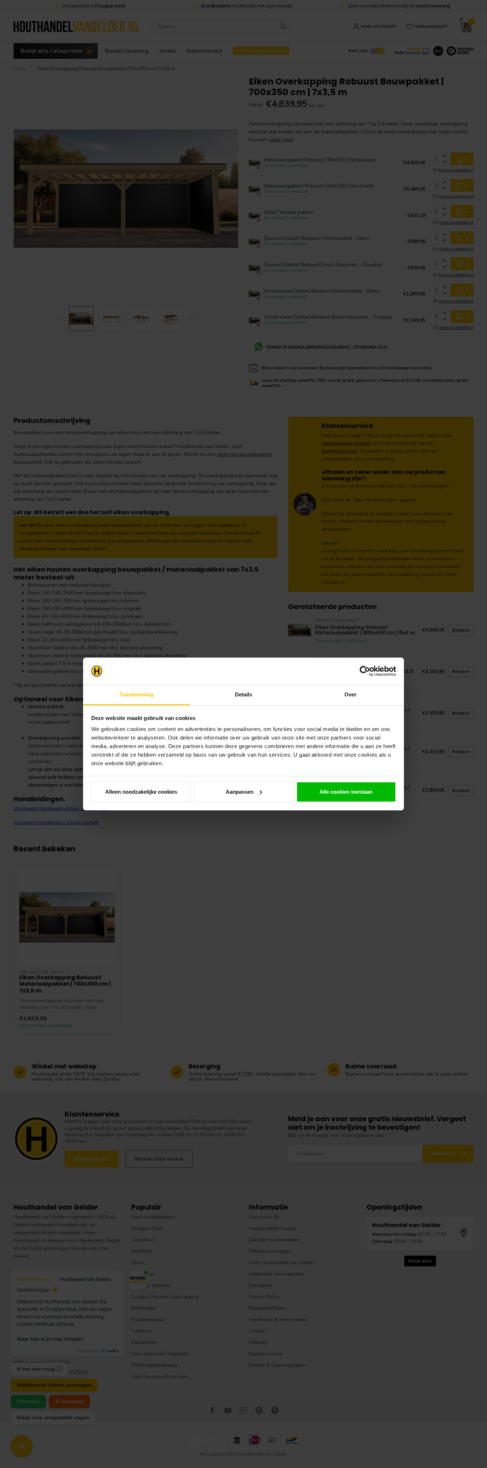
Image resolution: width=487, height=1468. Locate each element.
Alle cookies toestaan (346, 792)
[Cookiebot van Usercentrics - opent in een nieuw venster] (365, 671)
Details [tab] (243, 694)
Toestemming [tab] (136, 694)
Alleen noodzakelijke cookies (141, 792)
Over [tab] (350, 694)
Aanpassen (239, 792)
